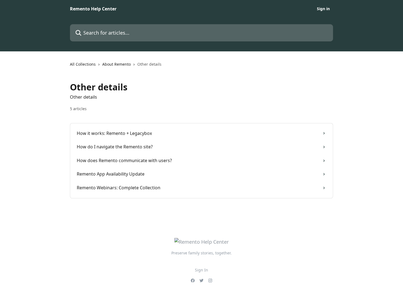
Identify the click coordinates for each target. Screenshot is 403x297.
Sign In (201, 270)
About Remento (116, 64)
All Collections (83, 64)
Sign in (323, 9)
